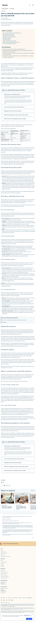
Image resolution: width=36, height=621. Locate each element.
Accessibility (20, 597)
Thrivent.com (2, 609)
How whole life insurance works (9, 35)
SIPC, (6, 605)
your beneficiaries (25, 191)
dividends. (22, 183)
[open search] (30, 5)
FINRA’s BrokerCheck (7, 609)
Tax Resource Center (14, 597)
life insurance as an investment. (18, 265)
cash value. (26, 177)
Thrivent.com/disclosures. (11, 606)
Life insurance (12, 8)
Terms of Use (24, 597)
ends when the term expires (20, 246)
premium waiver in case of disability (21, 231)
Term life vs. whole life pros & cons (9, 36)
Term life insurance (4, 147)
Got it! (29, 618)
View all (32, 490)
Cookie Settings (3, 597)
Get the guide (4, 322)
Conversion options (6, 39)
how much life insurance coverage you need (14, 303)
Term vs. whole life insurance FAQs (9, 43)
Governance (9, 597)
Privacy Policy (27, 615)
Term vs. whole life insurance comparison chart (12, 32)
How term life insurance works (8, 34)
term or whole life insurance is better (15, 199)
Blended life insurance (7, 38)
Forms (6, 597)
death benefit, (17, 81)
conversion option (19, 353)
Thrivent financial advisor (26, 434)
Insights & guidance (5, 8)
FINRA (4, 605)
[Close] (32, 614)
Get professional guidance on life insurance (11, 42)
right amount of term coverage (12, 414)
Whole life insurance (5, 170)
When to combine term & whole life (9, 40)
